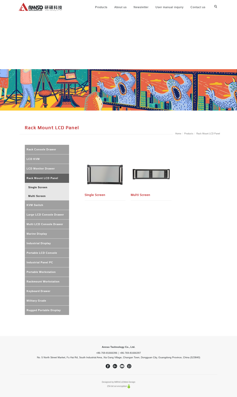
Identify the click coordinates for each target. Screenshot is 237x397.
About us (120, 7)
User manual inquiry (169, 7)
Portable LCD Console (42, 252)
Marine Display (37, 233)
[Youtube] (122, 366)
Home (178, 133)
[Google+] (115, 366)
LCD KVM (33, 158)
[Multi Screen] (151, 173)
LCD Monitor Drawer (41, 168)
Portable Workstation (41, 271)
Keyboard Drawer (38, 291)
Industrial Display (39, 243)
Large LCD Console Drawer (45, 214)
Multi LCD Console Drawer (45, 224)
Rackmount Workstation (43, 281)
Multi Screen (37, 196)
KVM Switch (35, 205)
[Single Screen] (105, 174)
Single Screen (37, 187)
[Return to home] (40, 7)
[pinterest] (129, 366)
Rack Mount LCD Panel (208, 133)
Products (101, 7)
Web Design (129, 382)
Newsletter (141, 7)
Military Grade (36, 300)
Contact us (198, 7)
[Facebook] (108, 366)
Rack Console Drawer (41, 149)
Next (234, 89)
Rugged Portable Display (44, 310)
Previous (2, 89)
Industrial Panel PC (40, 262)
